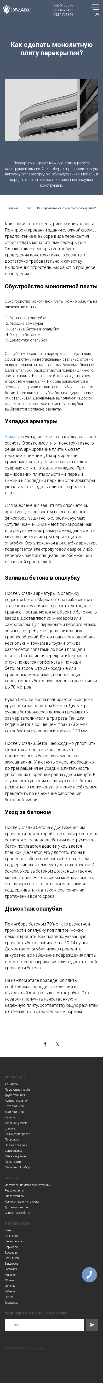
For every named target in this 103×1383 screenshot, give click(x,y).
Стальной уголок (16, 1123)
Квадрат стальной (16, 1100)
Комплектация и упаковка (22, 1201)
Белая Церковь (14, 1241)
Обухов (9, 1280)
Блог (28, 208)
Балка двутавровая (17, 1134)
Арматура (14, 436)
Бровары (11, 1252)
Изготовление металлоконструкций (28, 1185)
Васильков (12, 1258)
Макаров (11, 1275)
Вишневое (11, 1236)
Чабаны (10, 1291)
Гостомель (11, 1269)
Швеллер (11, 1128)
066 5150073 (63, 5)
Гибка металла (14, 1196)
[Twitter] (58, 1044)
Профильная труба (17, 1089)
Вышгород (11, 1263)
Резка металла (14, 1190)
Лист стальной (14, 1112)
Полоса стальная (16, 1145)
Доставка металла (16, 1207)
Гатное (9, 1297)
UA (97, 14)
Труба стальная (15, 1095)
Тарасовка (11, 1302)
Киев (8, 1230)
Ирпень (10, 1286)
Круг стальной (14, 1106)
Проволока (12, 1139)
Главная (12, 208)
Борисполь (12, 1247)
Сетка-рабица (13, 1150)
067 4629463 (63, 10)
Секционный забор (17, 1167)
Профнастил (13, 1161)
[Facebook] (45, 1044)
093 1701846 (63, 15)
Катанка (10, 1117)
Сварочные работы (17, 1213)
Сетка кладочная (16, 1156)
